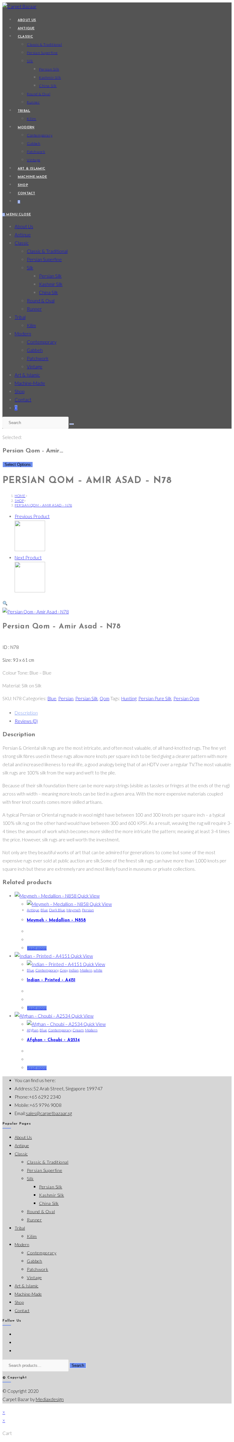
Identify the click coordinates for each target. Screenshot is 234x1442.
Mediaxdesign (50, 1399)
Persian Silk (50, 276)
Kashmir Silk (50, 284)
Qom (104, 698)
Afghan (32, 1030)
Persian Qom (186, 698)
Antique (23, 234)
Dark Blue (57, 910)
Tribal (20, 317)
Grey (64, 970)
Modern (23, 333)
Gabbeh (35, 350)
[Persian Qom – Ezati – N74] (30, 549)
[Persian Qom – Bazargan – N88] (30, 590)
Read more (37, 948)
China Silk (48, 292)
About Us (24, 226)
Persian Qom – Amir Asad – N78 (43, 505)
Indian (74, 970)
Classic (22, 243)
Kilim (31, 325)
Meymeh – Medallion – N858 (56, 920)
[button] (5, 603)
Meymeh (73, 910)
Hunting (128, 698)
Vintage (34, 366)
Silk (30, 267)
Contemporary (41, 342)
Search (78, 1365)
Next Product (28, 557)
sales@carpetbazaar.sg (49, 1113)
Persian (65, 698)
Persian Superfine (44, 259)
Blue (52, 698)
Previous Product (32, 516)
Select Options (18, 464)
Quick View (88, 896)
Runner (34, 309)
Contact (23, 399)
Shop (19, 391)
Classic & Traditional (47, 251)
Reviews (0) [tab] (26, 721)
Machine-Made (30, 383)
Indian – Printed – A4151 (51, 980)
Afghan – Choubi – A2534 (53, 1040)
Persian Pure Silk (155, 698)
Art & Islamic (27, 375)
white (98, 970)
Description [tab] (26, 713)
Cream (78, 1030)
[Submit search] (71, 424)
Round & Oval (41, 300)
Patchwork (37, 358)
